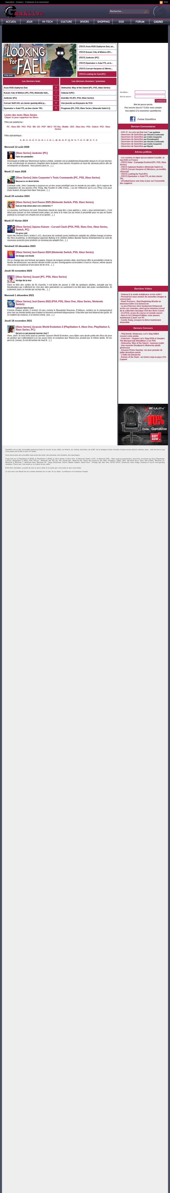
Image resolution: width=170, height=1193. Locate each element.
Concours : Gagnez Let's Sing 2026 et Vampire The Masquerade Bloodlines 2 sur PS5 (142, 339)
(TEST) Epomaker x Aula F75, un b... (96, 63)
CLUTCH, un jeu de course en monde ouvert (141, 313)
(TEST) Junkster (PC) (89, 57)
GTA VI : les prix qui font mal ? (135, 132)
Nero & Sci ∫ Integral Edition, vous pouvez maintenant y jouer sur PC (140, 316)
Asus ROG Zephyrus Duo (16, 88)
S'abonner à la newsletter (37, 2)
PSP (44, 127)
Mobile (65, 127)
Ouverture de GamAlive (132, 134)
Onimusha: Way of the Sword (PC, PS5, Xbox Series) (85, 88)
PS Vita (57, 127)
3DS (72, 127)
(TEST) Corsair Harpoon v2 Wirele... (95, 68)
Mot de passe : (126, 97)
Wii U (49, 127)
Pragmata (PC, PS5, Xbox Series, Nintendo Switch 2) (85, 108)
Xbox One (80, 127)
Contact (19, 2)
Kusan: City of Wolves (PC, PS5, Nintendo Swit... (26, 93)
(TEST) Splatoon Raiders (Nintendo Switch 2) (142, 167)
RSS (166, 2)
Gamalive (9, 2)
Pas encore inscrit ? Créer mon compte (143, 108)
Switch (95, 127)
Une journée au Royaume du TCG (76, 103)
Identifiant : (124, 92)
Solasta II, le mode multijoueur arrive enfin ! (141, 294)
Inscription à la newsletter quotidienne (143, 111)
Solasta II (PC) (67, 93)
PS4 (88, 127)
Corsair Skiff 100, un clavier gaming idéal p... (25, 103)
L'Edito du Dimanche (130, 355)
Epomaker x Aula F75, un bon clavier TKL (23, 108)
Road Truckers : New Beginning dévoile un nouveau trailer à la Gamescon (140, 302)
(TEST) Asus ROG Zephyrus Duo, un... (96, 46)
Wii (34, 127)
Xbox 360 (15, 127)
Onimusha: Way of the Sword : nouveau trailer (142, 343)
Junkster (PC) (10, 98)
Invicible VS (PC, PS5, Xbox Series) (77, 98)
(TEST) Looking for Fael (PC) (92, 74)
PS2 (29, 127)
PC (8, 127)
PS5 (102, 127)
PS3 (24, 127)
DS (38, 127)
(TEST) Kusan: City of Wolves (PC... (95, 52)
